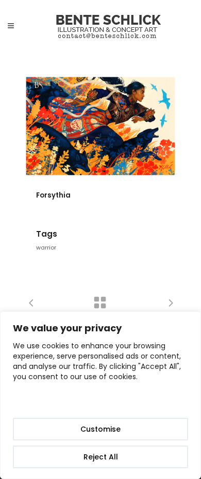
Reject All (100, 457)
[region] (100, 395)
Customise (100, 429)
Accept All (100, 401)
